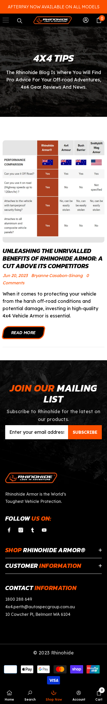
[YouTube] (44, 530)
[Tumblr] (32, 530)
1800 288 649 (18, 599)
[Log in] (85, 20)
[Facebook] (9, 530)
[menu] (6, 20)
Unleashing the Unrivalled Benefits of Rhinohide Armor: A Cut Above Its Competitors (53, 258)
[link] (30, 695)
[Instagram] (21, 530)
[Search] (20, 21)
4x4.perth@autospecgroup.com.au (40, 606)
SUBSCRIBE (85, 432)
